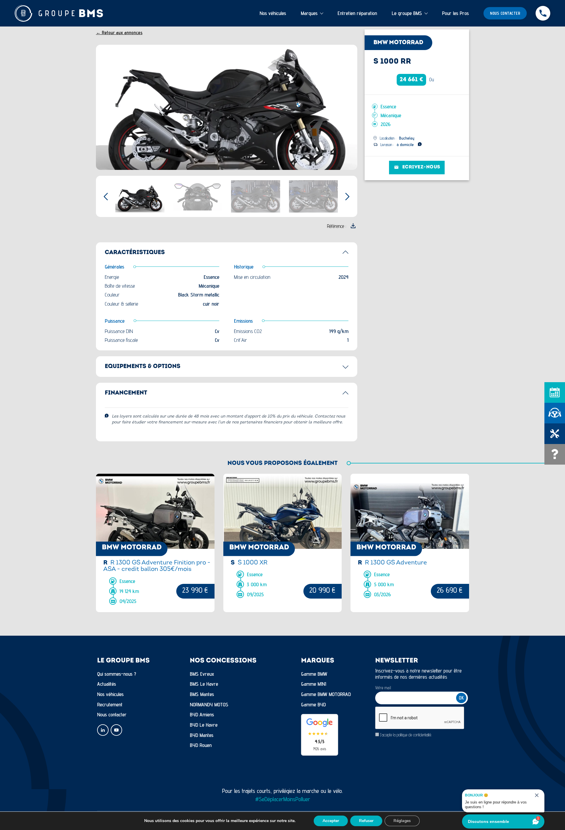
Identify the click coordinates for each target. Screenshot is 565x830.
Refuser (366, 821)
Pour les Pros (455, 13)
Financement (126, 393)
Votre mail (383, 687)
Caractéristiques (135, 253)
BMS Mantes (202, 694)
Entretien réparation (357, 13)
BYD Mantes (201, 735)
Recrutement (109, 704)
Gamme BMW (314, 674)
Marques (309, 13)
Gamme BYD (313, 704)
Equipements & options (142, 367)
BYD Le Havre (203, 725)
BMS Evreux (202, 674)
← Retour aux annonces (119, 32)
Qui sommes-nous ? (116, 674)
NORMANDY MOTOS (209, 704)
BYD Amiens (202, 714)
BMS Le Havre (204, 684)
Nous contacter (505, 13)
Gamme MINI (313, 684)
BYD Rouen (201, 745)
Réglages (402, 821)
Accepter (331, 821)
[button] (347, 107)
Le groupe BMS (407, 13)
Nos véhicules (273, 13)
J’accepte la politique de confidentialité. (406, 734)
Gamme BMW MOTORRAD (326, 694)
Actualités (106, 684)
